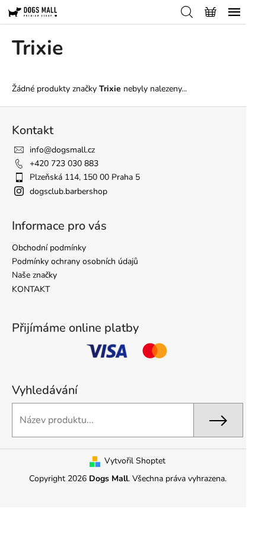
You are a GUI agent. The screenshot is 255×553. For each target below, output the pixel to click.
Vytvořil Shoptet (134, 460)
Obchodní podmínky (49, 247)
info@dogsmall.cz (62, 149)
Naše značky (34, 275)
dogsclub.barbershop (68, 191)
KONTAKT (31, 289)
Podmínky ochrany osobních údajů (75, 261)
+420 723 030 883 (64, 163)
